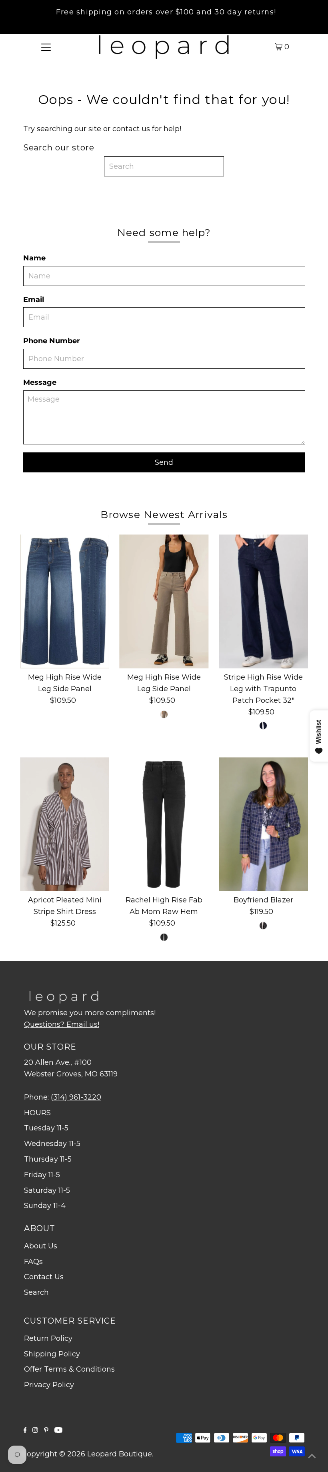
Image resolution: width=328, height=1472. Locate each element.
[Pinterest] (46, 1430)
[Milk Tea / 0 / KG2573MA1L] (164, 714)
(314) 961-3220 (76, 1097)
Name (34, 258)
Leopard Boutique (119, 1454)
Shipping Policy (52, 1354)
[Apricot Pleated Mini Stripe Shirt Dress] (64, 824)
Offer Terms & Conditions (69, 1369)
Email (33, 299)
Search (36, 1292)
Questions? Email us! (61, 1024)
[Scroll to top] (312, 1456)
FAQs (33, 1261)
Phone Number (51, 340)
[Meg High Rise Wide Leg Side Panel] (64, 601)
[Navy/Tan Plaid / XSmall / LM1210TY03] (263, 926)
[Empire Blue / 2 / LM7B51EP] (263, 726)
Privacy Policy (49, 1384)
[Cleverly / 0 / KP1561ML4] (164, 937)
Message (39, 382)
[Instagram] (35, 1430)
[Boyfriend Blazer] (263, 824)
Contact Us (44, 1276)
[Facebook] (25, 1430)
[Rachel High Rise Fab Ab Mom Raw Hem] (163, 824)
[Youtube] (58, 1430)
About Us (40, 1246)
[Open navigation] (46, 46)
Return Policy (48, 1338)
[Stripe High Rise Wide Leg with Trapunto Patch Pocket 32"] (263, 601)
